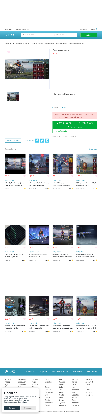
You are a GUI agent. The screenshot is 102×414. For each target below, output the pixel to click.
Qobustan (49, 392)
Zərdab (75, 398)
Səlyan (61, 392)
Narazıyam (28, 408)
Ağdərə (88, 379)
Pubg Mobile (9, 180)
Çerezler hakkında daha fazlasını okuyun (16, 402)
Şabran (48, 405)
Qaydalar (43, 372)
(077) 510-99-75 (64, 123)
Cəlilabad (22, 385)
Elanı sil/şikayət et (12, 141)
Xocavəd (89, 382)
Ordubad (48, 382)
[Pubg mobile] (62, 164)
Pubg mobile (56, 180)
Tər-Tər (75, 379)
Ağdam (8, 379)
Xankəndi (76, 403)
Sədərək (62, 387)
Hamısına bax (93, 149)
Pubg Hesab (33, 180)
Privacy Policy (92, 372)
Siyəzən (62, 403)
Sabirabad (49, 403)
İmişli (34, 382)
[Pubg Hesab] (39, 164)
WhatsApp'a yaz (75, 127)
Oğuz (47, 379)
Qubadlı (88, 392)
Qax (46, 385)
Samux (61, 385)
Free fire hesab (34, 252)
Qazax (47, 387)
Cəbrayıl (88, 390)
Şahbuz (62, 379)
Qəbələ (48, 390)
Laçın (87, 387)
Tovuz (74, 382)
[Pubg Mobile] (15, 164)
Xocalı (87, 385)
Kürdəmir (35, 387)
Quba (47, 395)
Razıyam (12, 408)
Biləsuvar (22, 382)
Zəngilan (89, 395)
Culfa (20, 387)
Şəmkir (61, 395)
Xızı (73, 387)
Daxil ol (92, 29)
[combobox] (65, 35)
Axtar (88, 35)
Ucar (74, 385)
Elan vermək (77, 372)
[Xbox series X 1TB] (15, 235)
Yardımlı (75, 390)
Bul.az (9, 34)
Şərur (61, 398)
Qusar (47, 398)
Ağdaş (7, 382)
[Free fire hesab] (39, 235)
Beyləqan (22, 379)
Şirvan (61, 400)
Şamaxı (62, 382)
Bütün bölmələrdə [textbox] (61, 35)
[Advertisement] (51, 14)
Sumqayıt (62, 405)
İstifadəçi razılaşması (22, 29)
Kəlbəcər (75, 405)
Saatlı (47, 400)
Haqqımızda (8, 29)
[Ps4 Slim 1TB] (15, 306)
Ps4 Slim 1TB (9, 323)
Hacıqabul (36, 379)
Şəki (60, 390)
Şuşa (74, 400)
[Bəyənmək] (8, 52)
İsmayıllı (35, 385)
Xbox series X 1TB (11, 252)
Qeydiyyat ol (83, 29)
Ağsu (7, 385)
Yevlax (74, 392)
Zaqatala (75, 395)
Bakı (64, 108)
